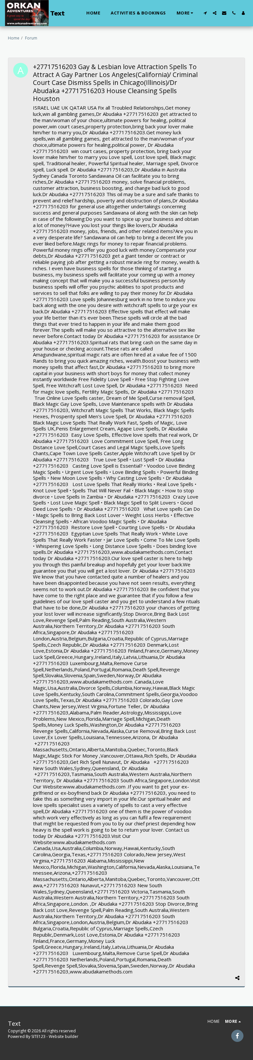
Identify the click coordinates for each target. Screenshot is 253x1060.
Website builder (63, 1036)
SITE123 (38, 1036)
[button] (205, 13)
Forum (31, 38)
